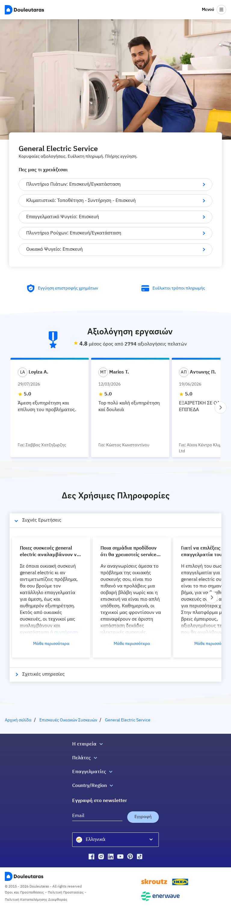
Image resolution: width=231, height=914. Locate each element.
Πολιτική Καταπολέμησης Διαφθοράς (36, 900)
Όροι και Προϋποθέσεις (24, 892)
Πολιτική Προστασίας (66, 892)
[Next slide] (220, 407)
